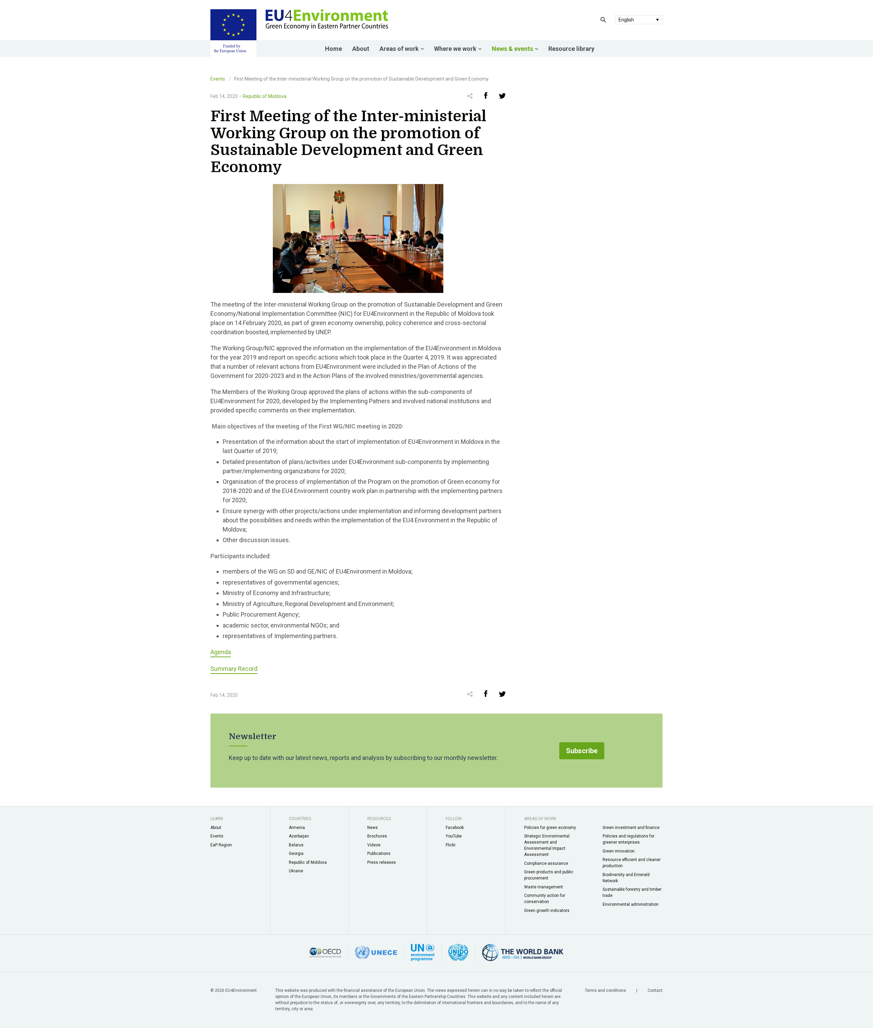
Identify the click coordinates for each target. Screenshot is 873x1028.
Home (333, 48)
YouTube (454, 836)
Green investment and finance (631, 827)
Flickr (451, 845)
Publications (378, 853)
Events (217, 79)
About (360, 48)
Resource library (571, 48)
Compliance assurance (546, 863)
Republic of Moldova (264, 96)
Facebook (455, 827)
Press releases (381, 862)
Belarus (296, 845)
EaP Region (221, 845)
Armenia (297, 827)
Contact (655, 990)
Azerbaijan (299, 836)
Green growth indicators (546, 910)
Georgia (296, 853)
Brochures (377, 836)
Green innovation (619, 851)
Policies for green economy (550, 827)
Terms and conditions (606, 990)
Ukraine (296, 871)
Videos (374, 845)
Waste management (543, 887)
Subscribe (581, 751)
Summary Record (233, 668)
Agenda (220, 652)
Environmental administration (631, 904)
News (372, 827)
